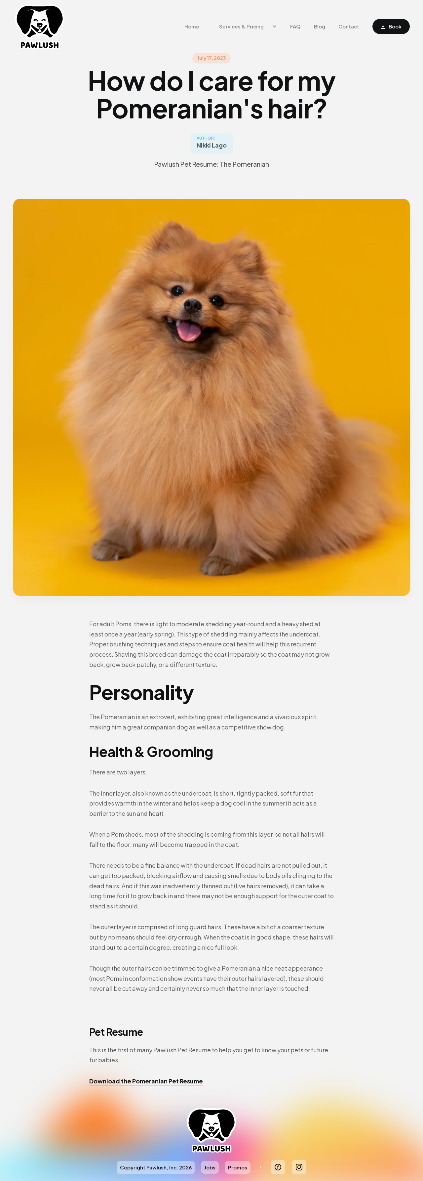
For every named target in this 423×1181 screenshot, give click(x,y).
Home (191, 26)
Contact (348, 26)
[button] (245, 26)
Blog (319, 26)
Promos (237, 1167)
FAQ (295, 26)
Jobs (209, 1167)
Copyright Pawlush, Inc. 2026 (156, 1167)
